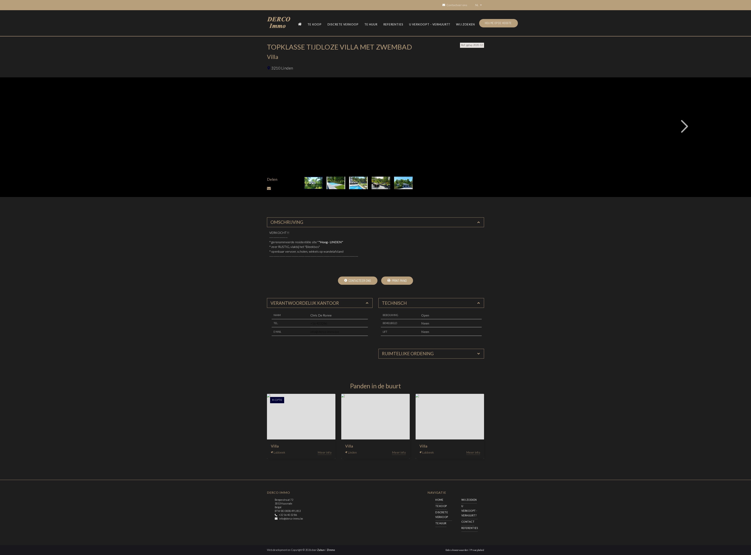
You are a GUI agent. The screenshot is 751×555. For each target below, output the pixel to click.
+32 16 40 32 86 (288, 514)
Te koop (314, 24)
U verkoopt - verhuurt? (429, 24)
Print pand (399, 281)
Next (684, 126)
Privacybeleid (477, 549)
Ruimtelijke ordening (408, 353)
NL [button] (477, 5)
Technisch (394, 303)
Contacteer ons (359, 281)
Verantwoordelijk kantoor (304, 303)
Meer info (324, 452)
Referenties (393, 24)
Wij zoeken (465, 24)
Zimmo (331, 549)
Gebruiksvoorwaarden (457, 549)
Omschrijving (286, 222)
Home (439, 499)
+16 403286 (318, 323)
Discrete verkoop (343, 24)
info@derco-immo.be (324, 332)
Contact (467, 521)
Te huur (370, 24)
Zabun (321, 549)
